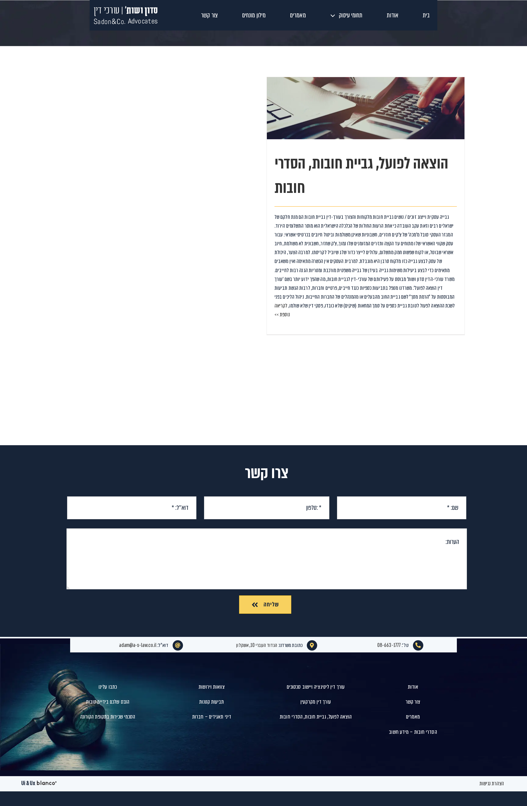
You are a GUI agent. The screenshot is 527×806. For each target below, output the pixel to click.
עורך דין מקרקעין (315, 702)
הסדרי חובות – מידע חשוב (413, 732)
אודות (413, 687)
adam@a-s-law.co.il (137, 645)
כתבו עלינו (108, 687)
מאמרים (413, 717)
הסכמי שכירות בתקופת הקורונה (107, 717)
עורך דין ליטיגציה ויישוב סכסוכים (316, 687)
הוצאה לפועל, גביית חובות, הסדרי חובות (366, 98)
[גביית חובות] (365, 108)
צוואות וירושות (211, 687)
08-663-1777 (389, 645)
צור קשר (413, 702)
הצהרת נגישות (491, 783)
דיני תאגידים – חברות (211, 717)
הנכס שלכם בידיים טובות (107, 702)
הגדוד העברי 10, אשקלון (256, 645)
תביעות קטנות (211, 702)
